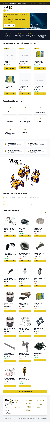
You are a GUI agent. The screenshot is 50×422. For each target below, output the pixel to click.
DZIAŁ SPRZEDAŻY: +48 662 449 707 (29, 401)
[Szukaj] (4, 10)
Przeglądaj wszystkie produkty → (40, 212)
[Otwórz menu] (4, 7)
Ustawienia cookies (43, 418)
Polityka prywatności (22, 418)
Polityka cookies (29, 418)
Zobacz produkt (10, 68)
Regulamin (35, 418)
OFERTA (16, 402)
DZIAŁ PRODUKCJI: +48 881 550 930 (29, 404)
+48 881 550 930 (10, 25)
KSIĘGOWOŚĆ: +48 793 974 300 (30, 407)
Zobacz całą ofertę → (42, 45)
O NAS (16, 400)
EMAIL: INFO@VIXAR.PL (29, 410)
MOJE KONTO (18, 407)
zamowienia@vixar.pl (43, 3)
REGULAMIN (39, 406)
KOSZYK (16, 405)
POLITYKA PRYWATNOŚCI (40, 408)
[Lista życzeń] (43, 7)
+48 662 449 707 (33, 3)
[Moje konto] (45, 7)
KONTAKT (17, 404)
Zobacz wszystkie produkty (25, 391)
